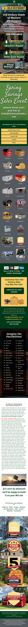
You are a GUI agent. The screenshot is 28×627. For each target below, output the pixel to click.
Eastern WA (14, 136)
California (5, 507)
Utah (16, 509)
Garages (20, 183)
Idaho (14, 142)
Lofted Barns (7, 158)
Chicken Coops (7, 234)
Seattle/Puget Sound (14, 130)
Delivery (7, 259)
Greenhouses (20, 234)
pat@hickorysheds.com (14, 319)
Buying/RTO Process (20, 246)
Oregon (14, 139)
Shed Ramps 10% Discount (20, 259)
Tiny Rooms (7, 171)
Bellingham (8, 421)
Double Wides (20, 221)
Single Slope (7, 183)
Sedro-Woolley (14, 133)
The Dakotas (17, 511)
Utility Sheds (20, 158)
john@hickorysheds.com (13, 317)
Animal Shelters (20, 196)
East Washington (8, 509)
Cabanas (8, 221)
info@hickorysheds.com (14, 31)
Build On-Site (7, 246)
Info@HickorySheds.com (14, 115)
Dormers (8, 196)
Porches (7, 208)
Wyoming (9, 511)
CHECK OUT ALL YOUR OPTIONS (14, 291)
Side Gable (20, 208)
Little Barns (20, 171)
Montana (22, 507)
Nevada (21, 509)
